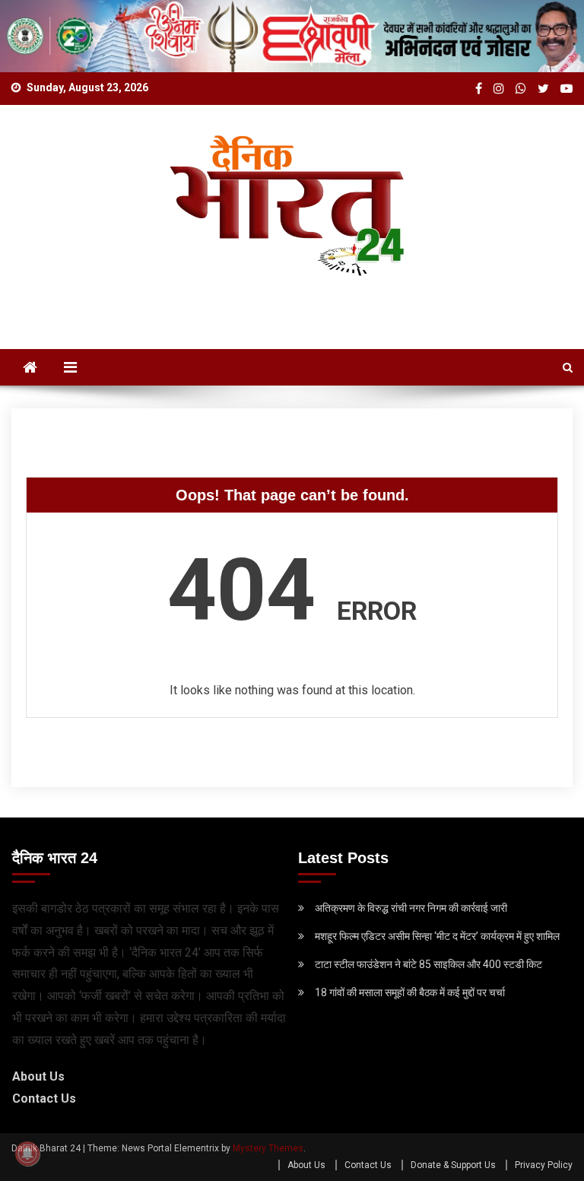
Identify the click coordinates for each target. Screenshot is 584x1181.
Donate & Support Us (453, 1165)
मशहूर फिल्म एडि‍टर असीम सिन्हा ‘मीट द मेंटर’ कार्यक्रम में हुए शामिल (437, 936)
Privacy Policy (544, 1165)
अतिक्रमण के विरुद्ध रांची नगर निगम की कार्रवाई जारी (411, 908)
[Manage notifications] (27, 1153)
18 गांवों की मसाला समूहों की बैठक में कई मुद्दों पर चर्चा (410, 992)
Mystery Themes (268, 1148)
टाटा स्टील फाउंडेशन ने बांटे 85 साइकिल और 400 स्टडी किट (428, 964)
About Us (38, 1076)
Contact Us (44, 1098)
